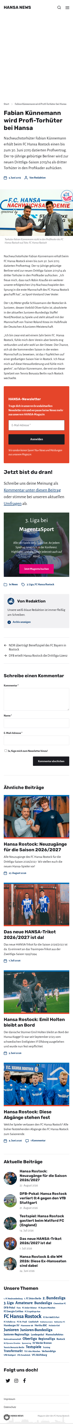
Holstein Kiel (54, 1326)
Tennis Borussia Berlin (14, 1347)
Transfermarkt (13, 1351)
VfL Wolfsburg (39, 1355)
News (15, 584)
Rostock (61, 1339)
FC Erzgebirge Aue (32, 1312)
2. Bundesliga (54, 1298)
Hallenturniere (46, 1322)
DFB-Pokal (9, 1307)
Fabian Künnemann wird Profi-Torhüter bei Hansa (40, 104)
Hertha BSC (41, 1325)
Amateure (24, 1303)
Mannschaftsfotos (54, 1334)
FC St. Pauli (22, 1322)
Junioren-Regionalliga (16, 1334)
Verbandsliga (49, 1351)
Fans (19, 1308)
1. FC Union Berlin (32, 1298)
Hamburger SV (11, 1325)
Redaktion (40, 177)
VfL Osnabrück (23, 1355)
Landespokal (37, 1334)
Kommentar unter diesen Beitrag (32, 490)
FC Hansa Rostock (44, 584)
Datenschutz (10, 1407)
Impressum (9, 1399)
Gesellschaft (33, 1322)
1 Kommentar (38, 1140)
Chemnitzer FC (60, 1303)
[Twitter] (8, 1380)
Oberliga (30, 1339)
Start (6, 104)
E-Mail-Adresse (13, 733)
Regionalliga (46, 1338)
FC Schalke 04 (9, 1322)
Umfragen (13, 503)
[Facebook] (24, 1380)
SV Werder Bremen (42, 1343)
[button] (59, 7)
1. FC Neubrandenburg (13, 1299)
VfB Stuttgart (10, 1355)
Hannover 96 (27, 1325)
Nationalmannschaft (12, 1339)
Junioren (11, 1330)
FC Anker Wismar (29, 1308)
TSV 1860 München (32, 1351)
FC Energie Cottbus (13, 1311)
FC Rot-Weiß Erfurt (51, 1317)
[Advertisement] (36, 60)
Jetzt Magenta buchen (36, 569)
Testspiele (33, 1347)
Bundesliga (43, 1303)
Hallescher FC (59, 1322)
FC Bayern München (46, 1308)
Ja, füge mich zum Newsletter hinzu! (27, 751)
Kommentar (11, 685)
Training (46, 1347)
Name (8, 715)
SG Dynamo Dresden (12, 1343)
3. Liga (30, 584)
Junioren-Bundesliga (36, 1330)
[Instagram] (16, 1380)
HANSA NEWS (17, 7)
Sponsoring (26, 1343)
